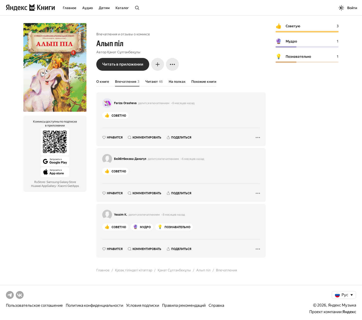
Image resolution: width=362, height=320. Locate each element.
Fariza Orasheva (125, 103)
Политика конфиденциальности (94, 305)
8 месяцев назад (174, 214)
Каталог (122, 8)
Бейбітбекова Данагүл (130, 159)
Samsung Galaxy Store (61, 182)
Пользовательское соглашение (34, 305)
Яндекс (349, 311)
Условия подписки (142, 305)
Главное (69, 8)
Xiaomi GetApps (68, 186)
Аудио (87, 8)
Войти (352, 8)
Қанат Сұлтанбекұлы (123, 52)
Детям (104, 8)
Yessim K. (120, 214)
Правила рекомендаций (184, 305)
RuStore (39, 182)
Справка (216, 305)
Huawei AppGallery (43, 186)
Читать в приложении (122, 64)
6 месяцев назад (183, 103)
